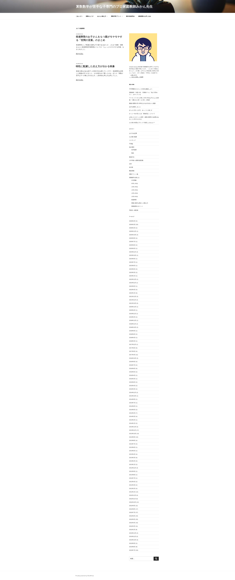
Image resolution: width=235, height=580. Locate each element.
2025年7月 (132, 241)
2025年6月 (132, 245)
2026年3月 (132, 224)
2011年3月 (132, 526)
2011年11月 (132, 498)
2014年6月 (132, 406)
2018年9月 (132, 330)
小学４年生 (134, 193)
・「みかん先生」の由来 (136, 77)
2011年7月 (132, 512)
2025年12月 (132, 231)
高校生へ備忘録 (133, 210)
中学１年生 (134, 183)
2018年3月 (132, 341)
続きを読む (79, 53)
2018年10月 (132, 327)
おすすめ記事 (133, 133)
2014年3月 (132, 416)
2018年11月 (132, 324)
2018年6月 (132, 334)
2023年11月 (132, 252)
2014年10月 (132, 396)
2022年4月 (132, 289)
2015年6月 (132, 382)
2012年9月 (132, 471)
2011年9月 (132, 505)
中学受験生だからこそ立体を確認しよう (140, 89)
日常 (130, 164)
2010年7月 (132, 550)
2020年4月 (132, 310)
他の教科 (131, 147)
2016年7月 (132, 365)
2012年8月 (132, 474)
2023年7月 (132, 262)
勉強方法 (131, 157)
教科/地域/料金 (130, 16)
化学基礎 (134, 149)
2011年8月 (132, 509)
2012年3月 (132, 485)
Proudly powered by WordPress (84, 575)
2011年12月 (132, 495)
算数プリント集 (133, 174)
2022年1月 (132, 293)
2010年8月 (132, 546)
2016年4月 (132, 375)
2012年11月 (132, 468)
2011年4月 (132, 522)
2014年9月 (132, 399)
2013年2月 (132, 461)
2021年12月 (132, 296)
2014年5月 (132, 409)
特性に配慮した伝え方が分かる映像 (95, 66)
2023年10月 (132, 255)
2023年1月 (132, 276)
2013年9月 (132, 437)
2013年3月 (132, 457)
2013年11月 (132, 430)
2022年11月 (132, 282)
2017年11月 (132, 344)
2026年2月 (132, 228)
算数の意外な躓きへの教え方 (139, 203)
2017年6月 (132, 348)
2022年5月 (132, 286)
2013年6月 (132, 447)
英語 (132, 153)
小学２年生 (134, 187)
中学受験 (134, 180)
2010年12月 (132, 533)
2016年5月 (132, 372)
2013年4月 (132, 454)
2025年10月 (132, 234)
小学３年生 (134, 190)
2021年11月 (132, 300)
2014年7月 (132, 402)
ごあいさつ (79, 16)
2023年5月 (132, 269)
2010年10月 (132, 540)
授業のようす (90, 16)
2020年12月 (132, 306)
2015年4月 (132, 385)
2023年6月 (132, 265)
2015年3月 (132, 389)
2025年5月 (132, 248)
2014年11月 (132, 392)
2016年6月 (132, 368)
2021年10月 (132, 303)
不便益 (131, 143)
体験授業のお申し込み (144, 16)
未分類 (131, 167)
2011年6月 (132, 516)
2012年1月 (132, 492)
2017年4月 (132, 354)
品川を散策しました (135, 107)
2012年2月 (132, 488)
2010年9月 (132, 543)
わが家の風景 (133, 137)
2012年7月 (132, 478)
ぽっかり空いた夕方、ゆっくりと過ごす (140, 110)
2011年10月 (132, 502)
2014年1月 (132, 423)
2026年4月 (132, 221)
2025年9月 (132, 238)
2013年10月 (132, 433)
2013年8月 (132, 440)
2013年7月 (132, 444)
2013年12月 (132, 427)
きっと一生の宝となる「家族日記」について (142, 113)
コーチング (132, 140)
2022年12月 (132, 279)
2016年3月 (132, 378)
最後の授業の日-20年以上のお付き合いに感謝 (142, 103)
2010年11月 (132, 536)
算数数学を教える (134, 177)
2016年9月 (132, 361)
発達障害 (134, 199)
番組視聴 (131, 170)
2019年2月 (132, 317)
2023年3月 (132, 272)
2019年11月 (132, 313)
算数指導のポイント (137, 206)
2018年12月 (132, 320)
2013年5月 (132, 450)
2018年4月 (132, 337)
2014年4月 (132, 413)
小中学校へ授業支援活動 (136, 160)
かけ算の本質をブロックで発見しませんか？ (142, 122)
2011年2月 (132, 529)
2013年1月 (132, 464)
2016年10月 (132, 358)
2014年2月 (132, 420)
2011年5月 (132, 519)
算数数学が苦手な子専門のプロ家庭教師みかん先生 (114, 6)
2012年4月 (132, 481)
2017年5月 (132, 351)
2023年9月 (132, 258)
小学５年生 (134, 196)
